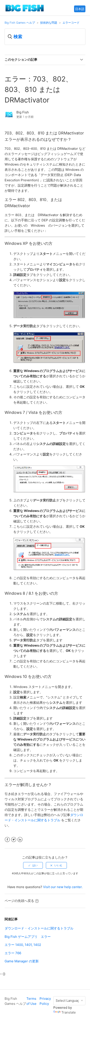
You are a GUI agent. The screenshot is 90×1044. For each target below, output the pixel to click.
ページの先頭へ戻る (19, 901)
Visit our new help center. (63, 887)
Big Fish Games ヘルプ (20, 22)
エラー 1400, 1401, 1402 (23, 945)
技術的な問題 (48, 22)
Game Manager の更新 (22, 961)
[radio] (33, 865)
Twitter (13, 839)
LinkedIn (20, 839)
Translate (68, 1012)
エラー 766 (13, 953)
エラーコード (71, 22)
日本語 (79, 9)
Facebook (7, 839)
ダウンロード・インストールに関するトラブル (39, 928)
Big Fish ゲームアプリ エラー (28, 937)
